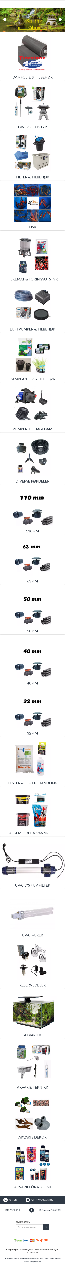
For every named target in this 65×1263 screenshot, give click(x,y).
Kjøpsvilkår (12, 1210)
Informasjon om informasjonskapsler (22, 1258)
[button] (5, 20)
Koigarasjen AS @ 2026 (50, 1210)
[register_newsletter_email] (46, 1227)
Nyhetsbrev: (23, 1222)
